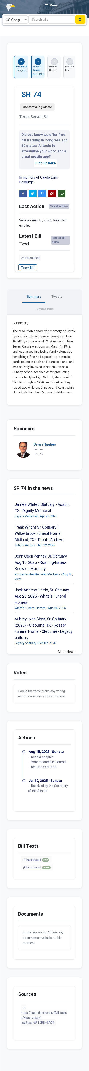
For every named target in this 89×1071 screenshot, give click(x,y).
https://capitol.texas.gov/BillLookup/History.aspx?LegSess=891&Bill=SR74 (44, 1017)
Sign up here (45, 163)
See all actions (59, 206)
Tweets (56, 297)
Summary (34, 297)
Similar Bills (45, 309)
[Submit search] (80, 19)
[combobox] (16, 19)
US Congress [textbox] (16, 20)
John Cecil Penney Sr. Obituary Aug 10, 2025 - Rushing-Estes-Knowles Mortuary (41, 562)
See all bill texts (58, 240)
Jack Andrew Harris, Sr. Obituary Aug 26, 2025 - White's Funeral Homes (42, 596)
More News (66, 652)
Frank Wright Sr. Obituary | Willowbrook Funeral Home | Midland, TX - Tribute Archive (39, 533)
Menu (53, 5)
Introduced (32, 258)
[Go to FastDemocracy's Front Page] (7, 7)
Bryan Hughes (45, 444)
